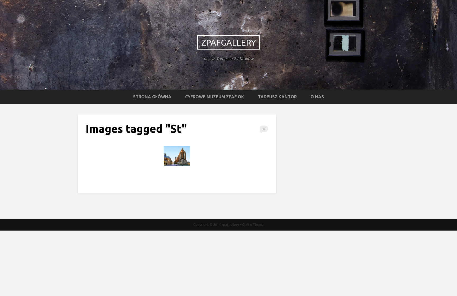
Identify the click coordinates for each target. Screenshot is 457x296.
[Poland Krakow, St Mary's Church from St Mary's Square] (177, 156)
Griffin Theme (253, 224)
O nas (317, 96)
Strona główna (152, 96)
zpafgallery (228, 42)
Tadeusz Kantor (277, 96)
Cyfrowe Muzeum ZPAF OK (214, 96)
